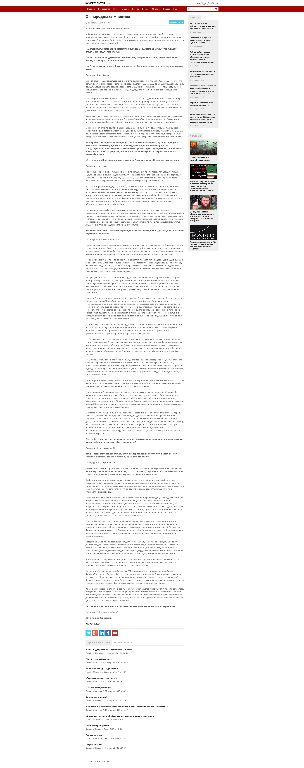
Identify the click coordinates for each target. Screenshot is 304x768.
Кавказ (145, 9)
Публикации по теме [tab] (99, 642)
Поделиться (175, 22)
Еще (175, 9)
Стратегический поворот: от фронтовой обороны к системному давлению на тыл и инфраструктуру (203, 91)
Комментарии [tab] (123, 642)
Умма (116, 9)
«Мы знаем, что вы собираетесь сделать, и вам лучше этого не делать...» (203, 27)
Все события (104, 9)
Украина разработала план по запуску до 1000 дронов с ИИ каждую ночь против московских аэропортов (202, 120)
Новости (194, 17)
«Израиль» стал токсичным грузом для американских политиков (202, 75)
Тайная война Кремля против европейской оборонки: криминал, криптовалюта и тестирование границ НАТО (202, 59)
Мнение (156, 9)
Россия (135, 9)
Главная (91, 9)
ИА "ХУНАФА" (93, 623)
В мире (125, 9)
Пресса (166, 9)
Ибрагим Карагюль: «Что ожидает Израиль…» (201, 105)
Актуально (195, 135)
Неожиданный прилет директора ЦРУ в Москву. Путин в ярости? (201, 41)
